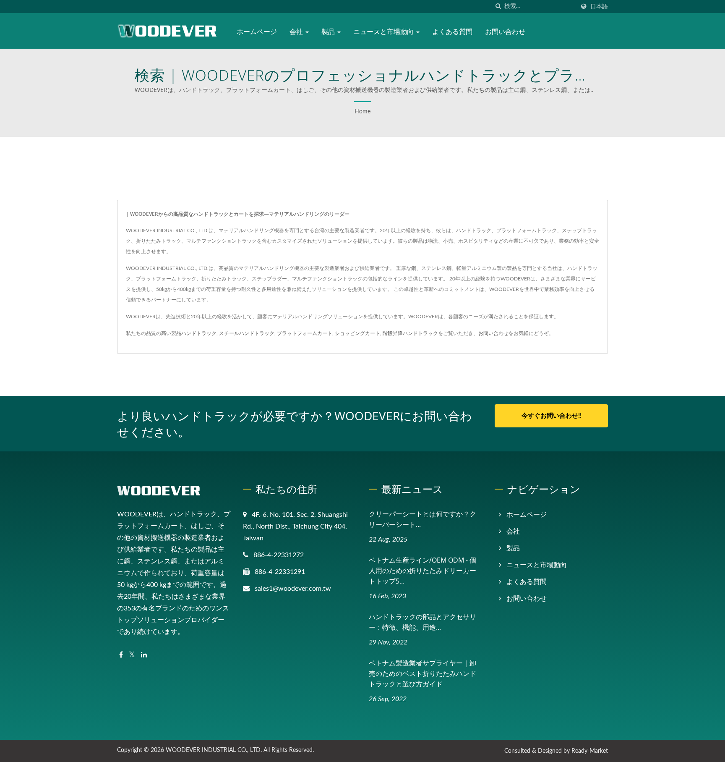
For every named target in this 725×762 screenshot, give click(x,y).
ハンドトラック (198, 333)
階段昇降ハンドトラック (410, 333)
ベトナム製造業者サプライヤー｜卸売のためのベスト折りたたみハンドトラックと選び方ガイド (422, 673)
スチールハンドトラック (246, 333)
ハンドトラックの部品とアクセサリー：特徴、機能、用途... (422, 622)
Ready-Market (589, 751)
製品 (328, 31)
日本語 (599, 6)
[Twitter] (132, 655)
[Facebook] (121, 655)
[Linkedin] (144, 655)
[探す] (498, 6)
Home (362, 112)
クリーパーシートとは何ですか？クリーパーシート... (422, 519)
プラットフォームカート (304, 333)
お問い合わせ (505, 31)
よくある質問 (452, 31)
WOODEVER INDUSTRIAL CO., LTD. (214, 750)
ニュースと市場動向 (384, 31)
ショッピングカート (357, 333)
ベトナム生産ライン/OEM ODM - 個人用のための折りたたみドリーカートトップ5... (422, 570)
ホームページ (257, 31)
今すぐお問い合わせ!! (552, 416)
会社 (297, 31)
